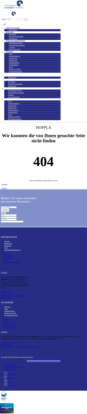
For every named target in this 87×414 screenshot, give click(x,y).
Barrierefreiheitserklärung (12, 250)
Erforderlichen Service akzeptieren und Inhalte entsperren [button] (13, 297)
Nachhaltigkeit (13, 112)
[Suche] (26, 19)
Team (6, 309)
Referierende (13, 30)
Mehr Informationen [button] (7, 291)
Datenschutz (8, 243)
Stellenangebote (9, 311)
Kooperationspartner (15, 71)
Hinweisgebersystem (11, 315)
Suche (4, 19)
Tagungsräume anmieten (17, 45)
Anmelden (5, 210)
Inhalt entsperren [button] (6, 294)
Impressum (7, 246)
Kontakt (7, 241)
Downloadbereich (14, 50)
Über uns (7, 307)
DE (4, 24)
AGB (6, 248)
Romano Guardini (10, 313)
